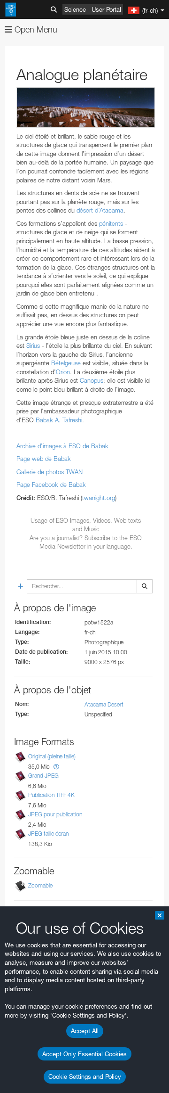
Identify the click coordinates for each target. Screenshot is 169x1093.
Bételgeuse (66, 363)
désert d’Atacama (100, 210)
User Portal (106, 9)
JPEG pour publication (55, 814)
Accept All (85, 1031)
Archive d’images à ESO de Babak (62, 446)
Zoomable (40, 885)
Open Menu (34, 29)
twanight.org (98, 497)
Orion (63, 372)
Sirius (33, 345)
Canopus (91, 380)
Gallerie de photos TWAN (49, 472)
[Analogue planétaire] (85, 107)
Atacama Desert (103, 704)
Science (75, 9)
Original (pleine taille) (52, 756)
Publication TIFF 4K (51, 794)
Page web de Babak (43, 458)
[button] (56, 766)
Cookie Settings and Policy (84, 1076)
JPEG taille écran (48, 833)
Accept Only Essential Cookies (84, 1054)
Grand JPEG (43, 775)
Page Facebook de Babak (51, 484)
